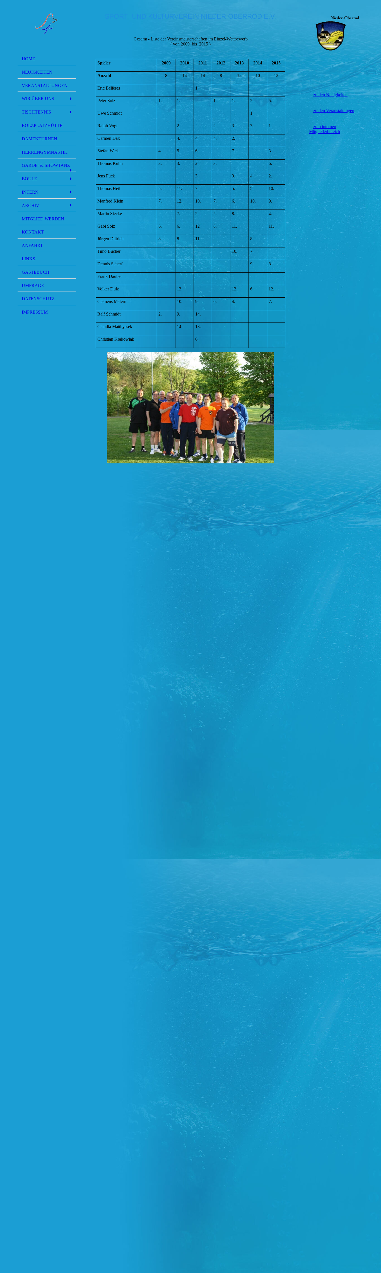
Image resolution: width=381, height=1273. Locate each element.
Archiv (30, 205)
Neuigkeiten (37, 72)
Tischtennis (36, 112)
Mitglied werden (43, 218)
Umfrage (33, 285)
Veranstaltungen (44, 85)
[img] (47, 29)
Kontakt (33, 232)
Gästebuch (35, 272)
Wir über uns (38, 98)
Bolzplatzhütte (42, 125)
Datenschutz (38, 298)
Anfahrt (32, 245)
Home (28, 58)
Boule (29, 178)
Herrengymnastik (44, 152)
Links (28, 258)
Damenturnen (39, 138)
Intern (30, 192)
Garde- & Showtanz (46, 165)
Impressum (35, 312)
